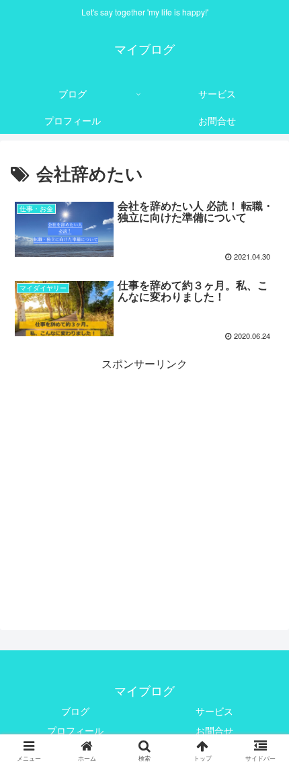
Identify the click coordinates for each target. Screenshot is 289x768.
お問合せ (214, 730)
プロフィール (75, 730)
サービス (214, 711)
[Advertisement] (144, 467)
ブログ (75, 711)
